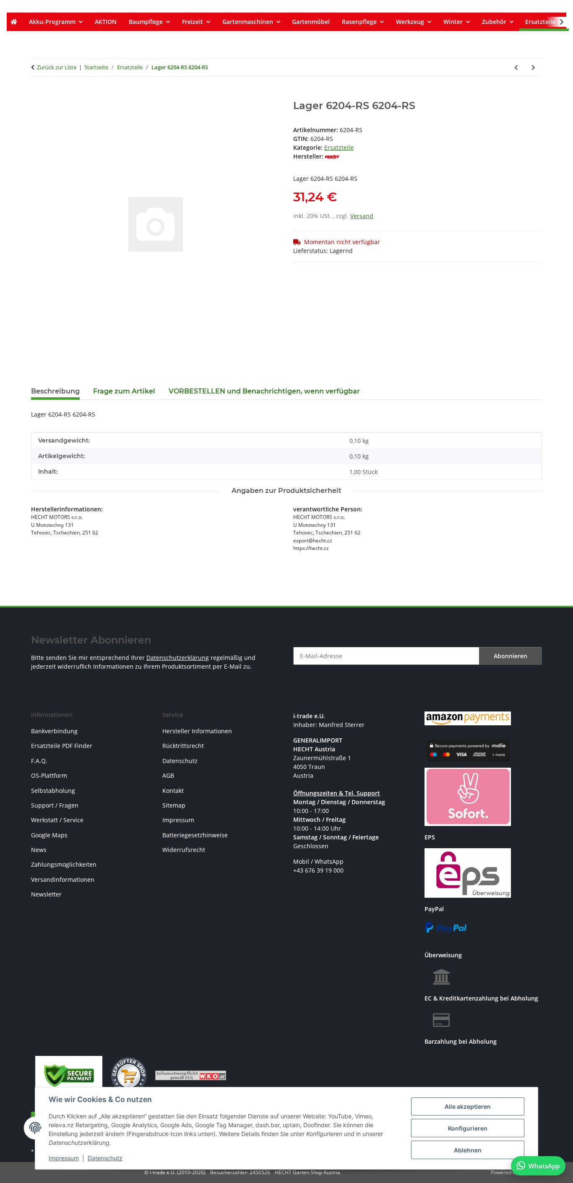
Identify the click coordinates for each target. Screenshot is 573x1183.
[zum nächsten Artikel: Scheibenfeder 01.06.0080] (533, 67)
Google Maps (49, 835)
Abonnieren (510, 656)
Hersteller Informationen (197, 731)
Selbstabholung (53, 791)
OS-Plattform (49, 775)
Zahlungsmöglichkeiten (63, 864)
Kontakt (173, 791)
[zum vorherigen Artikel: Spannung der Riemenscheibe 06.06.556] (516, 67)
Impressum (64, 1158)
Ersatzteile (339, 147)
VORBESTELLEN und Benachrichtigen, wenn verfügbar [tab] (264, 391)
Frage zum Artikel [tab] (124, 391)
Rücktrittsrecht (183, 746)
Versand (361, 216)
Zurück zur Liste (56, 67)
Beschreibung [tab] (55, 391)
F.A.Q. (39, 761)
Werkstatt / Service (57, 820)
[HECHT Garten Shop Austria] (13, 22)
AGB (168, 775)
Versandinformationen (62, 879)
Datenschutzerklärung (177, 658)
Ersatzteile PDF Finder (61, 746)
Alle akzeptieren (468, 1106)
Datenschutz (105, 1158)
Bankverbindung (54, 731)
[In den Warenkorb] (37, 95)
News (39, 850)
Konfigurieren (467, 1128)
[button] (556, 22)
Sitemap (173, 805)
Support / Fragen (54, 805)
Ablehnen (468, 1150)
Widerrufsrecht (183, 850)
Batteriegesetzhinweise (195, 835)
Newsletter (46, 894)
